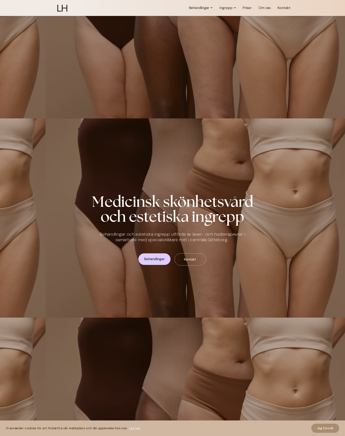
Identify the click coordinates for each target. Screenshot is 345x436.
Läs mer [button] (135, 428)
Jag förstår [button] (325, 428)
